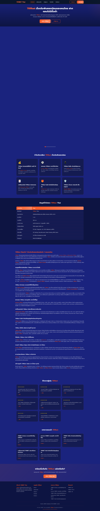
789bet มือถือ (69, 168)
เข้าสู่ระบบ (46, 2)
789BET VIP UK (71, 489)
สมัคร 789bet (45, 21)
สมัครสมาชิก (38, 2)
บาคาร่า (58, 503)
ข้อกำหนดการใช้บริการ (54, 509)
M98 (45, 503)
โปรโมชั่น (51, 2)
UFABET (54, 503)
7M (51, 503)
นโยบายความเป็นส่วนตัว (46, 509)
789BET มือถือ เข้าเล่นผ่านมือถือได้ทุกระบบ (58, 493)
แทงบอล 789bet (44, 168)
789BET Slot (70, 487)
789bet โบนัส (44, 189)
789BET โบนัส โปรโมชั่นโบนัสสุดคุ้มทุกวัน (58, 499)
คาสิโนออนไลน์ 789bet (24, 187)
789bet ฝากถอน (23, 170)
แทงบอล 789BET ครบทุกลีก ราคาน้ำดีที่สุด (58, 491)
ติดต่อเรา (57, 2)
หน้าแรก (32, 2)
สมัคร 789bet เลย (50, 476)
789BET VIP (70, 491)
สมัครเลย (80, 2)
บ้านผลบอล (49, 503)
